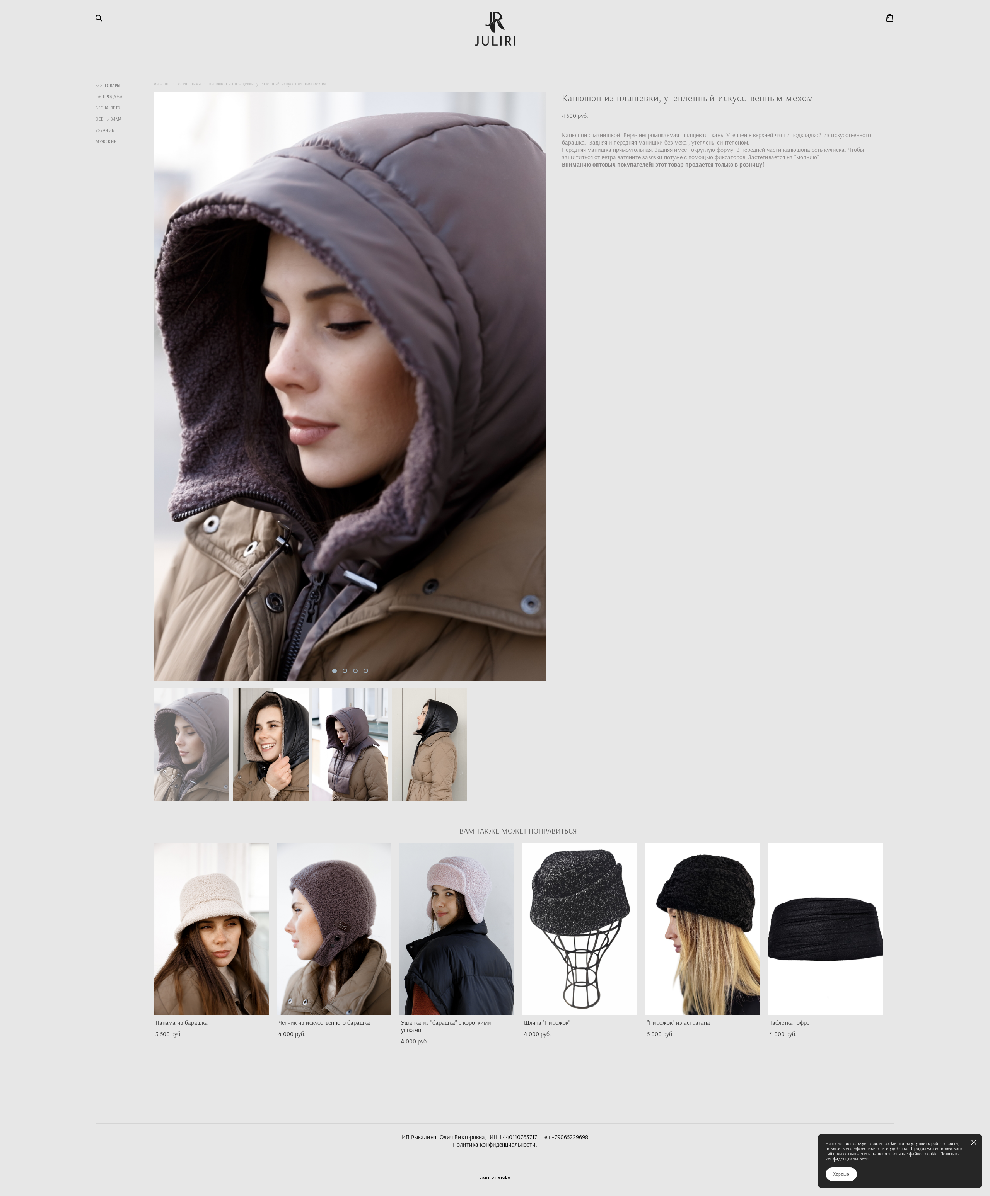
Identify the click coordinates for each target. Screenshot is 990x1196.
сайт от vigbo (495, 1177)
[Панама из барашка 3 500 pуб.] (211, 929)
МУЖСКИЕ (106, 141)
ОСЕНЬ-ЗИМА (109, 119)
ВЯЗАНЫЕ (105, 130)
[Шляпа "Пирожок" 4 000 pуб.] (579, 929)
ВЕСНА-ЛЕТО (108, 108)
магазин (162, 84)
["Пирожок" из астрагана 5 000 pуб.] (702, 929)
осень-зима (189, 84)
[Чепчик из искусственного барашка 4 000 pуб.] (334, 929)
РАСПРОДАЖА (109, 96)
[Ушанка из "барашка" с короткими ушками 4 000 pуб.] (456, 929)
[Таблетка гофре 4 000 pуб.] (825, 929)
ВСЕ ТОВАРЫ (108, 85)
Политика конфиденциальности (494, 1144)
